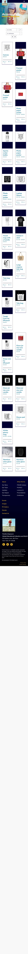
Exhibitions (20, 495)
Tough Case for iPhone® (6, 318)
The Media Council (13, 560)
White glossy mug (5, 432)
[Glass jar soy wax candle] (20, 338)
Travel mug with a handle (6, 238)
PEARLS (19, 487)
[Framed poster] (20, 54)
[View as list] (15, 37)
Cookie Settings (22, 564)
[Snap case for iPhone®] (7, 344)
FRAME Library (21, 485)
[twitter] (7, 544)
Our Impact (5, 493)
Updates (4, 490)
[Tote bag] (7, 264)
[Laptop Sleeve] (20, 179)
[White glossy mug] (7, 416)
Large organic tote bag (19, 267)
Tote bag (6, 278)
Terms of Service (20, 556)
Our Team (5, 487)
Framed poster (19, 69)
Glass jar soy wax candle (19, 347)
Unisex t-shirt (20, 237)
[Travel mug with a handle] (7, 221)
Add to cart (5, 62)
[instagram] (11, 544)
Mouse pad (20, 417)
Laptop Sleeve (19, 194)
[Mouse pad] (20, 409)
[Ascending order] (20, 30)
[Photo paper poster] (20, 94)
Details (10, 61)
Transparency (6, 495)
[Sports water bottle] (7, 137)
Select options (18, 77)
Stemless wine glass (7, 460)
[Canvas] (7, 47)
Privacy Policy (11, 556)
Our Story (5, 485)
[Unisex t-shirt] (20, 221)
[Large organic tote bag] (20, 257)
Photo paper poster (18, 110)
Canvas (6, 55)
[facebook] (3, 544)
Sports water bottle (5, 153)
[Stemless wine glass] (7, 452)
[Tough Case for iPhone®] (7, 302)
